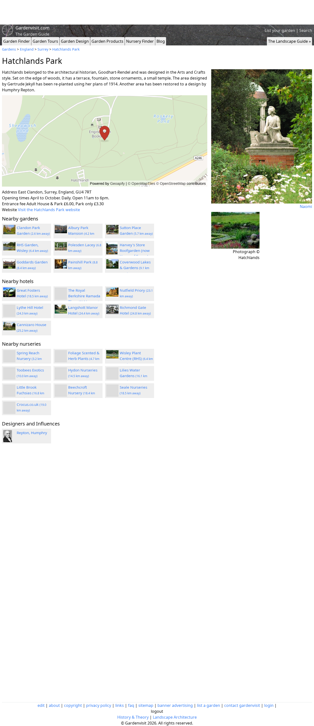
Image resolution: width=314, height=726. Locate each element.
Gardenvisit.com (32, 28)
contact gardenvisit (242, 705)
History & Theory (133, 717)
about (54, 705)
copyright (73, 705)
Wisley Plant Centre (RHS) (136, 358)
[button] (104, 141)
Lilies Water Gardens (133, 376)
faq (131, 705)
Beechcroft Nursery (81, 393)
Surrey (43, 49)
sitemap (145, 705)
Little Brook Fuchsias (30, 393)
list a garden (208, 705)
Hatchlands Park (66, 49)
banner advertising (175, 705)
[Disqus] (104, 513)
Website (9, 209)
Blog (161, 41)
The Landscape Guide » (289, 41)
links (119, 705)
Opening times (15, 198)
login (269, 705)
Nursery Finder (140, 41)
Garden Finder (16, 41)
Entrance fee (14, 203)
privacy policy (98, 705)
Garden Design (75, 41)
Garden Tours (45, 41)
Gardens (9, 49)
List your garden (280, 30)
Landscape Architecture (175, 717)
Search (305, 30)
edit (41, 705)
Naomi (306, 206)
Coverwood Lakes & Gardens (135, 268)
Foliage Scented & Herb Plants (83, 358)
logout (157, 711)
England (27, 49)
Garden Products (107, 41)
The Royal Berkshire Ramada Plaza (84, 296)
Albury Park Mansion (81, 233)
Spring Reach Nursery (29, 358)
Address (9, 192)
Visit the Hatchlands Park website (49, 209)
